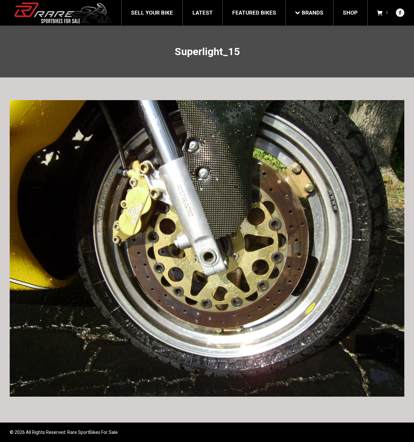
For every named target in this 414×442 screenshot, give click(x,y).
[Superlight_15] (207, 248)
